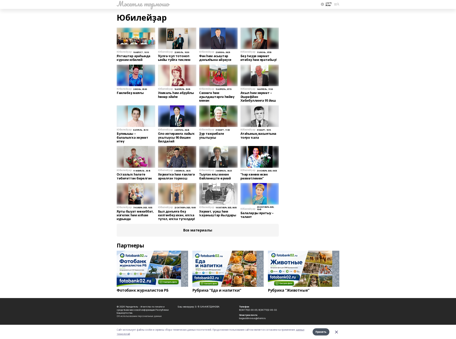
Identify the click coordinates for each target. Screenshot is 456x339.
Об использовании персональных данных (139, 316)
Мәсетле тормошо (143, 4)
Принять (321, 331)
